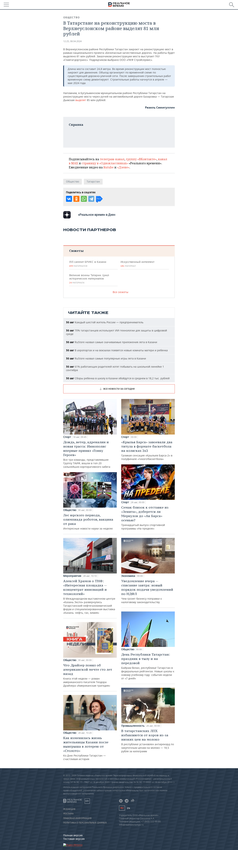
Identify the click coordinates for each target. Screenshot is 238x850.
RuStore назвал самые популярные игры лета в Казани (106, 358)
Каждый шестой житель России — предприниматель (104, 322)
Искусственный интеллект (137, 263)
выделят (81, 100)
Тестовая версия (74, 839)
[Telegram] (91, 199)
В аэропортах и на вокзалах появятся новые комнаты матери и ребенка (117, 350)
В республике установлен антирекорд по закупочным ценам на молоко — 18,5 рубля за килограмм (147, 741)
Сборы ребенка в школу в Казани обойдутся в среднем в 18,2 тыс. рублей (118, 378)
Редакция (69, 809)
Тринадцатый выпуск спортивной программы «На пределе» (144, 517)
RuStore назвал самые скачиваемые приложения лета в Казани (111, 342)
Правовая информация (77, 818)
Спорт (67, 436)
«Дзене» (123, 167)
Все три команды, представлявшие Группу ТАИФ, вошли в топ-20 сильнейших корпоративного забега (86, 454)
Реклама (68, 813)
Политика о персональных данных (85, 822)
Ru (121, 808)
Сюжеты (76, 251)
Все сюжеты (120, 292)
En (128, 808)
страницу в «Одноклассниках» (105, 163)
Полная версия (73, 835)
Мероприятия (72, 575)
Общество (71, 17)
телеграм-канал (112, 159)
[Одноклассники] (76, 199)
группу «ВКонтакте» (141, 159)
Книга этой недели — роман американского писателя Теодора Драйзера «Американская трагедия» (87, 675)
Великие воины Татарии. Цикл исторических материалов (89, 279)
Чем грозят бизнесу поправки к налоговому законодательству (147, 591)
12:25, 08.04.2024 (72, 41)
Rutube (108, 167)
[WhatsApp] (84, 199)
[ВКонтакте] (69, 199)
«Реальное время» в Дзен (96, 215)
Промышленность (132, 725)
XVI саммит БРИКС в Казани (87, 263)
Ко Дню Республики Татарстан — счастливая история (85, 748)
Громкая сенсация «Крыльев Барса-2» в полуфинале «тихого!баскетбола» (146, 450)
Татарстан (93, 181)
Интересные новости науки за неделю (88, 521)
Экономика (128, 575)
